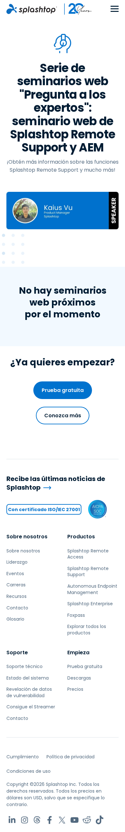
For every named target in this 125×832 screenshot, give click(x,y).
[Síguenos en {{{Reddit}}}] (87, 820)
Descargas (79, 678)
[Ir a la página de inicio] (31, 9)
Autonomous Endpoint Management (92, 589)
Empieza (78, 652)
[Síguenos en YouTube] (74, 820)
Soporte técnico (24, 666)
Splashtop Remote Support (88, 571)
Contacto (17, 608)
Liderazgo (17, 562)
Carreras (16, 585)
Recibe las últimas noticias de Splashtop (55, 483)
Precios (75, 689)
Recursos (16, 596)
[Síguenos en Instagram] (24, 820)
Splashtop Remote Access (88, 554)
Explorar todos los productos (86, 629)
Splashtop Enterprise (90, 603)
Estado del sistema (27, 678)
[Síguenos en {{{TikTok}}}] (99, 820)
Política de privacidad (70, 757)
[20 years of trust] (74, 9)
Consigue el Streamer (30, 707)
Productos (81, 536)
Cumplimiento (22, 757)
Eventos (15, 573)
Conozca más (62, 415)
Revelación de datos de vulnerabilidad (29, 692)
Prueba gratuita (63, 390)
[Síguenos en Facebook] (49, 820)
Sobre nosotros (26, 536)
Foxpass (76, 615)
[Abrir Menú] (114, 9)
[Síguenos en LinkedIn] (12, 820)
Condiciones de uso (28, 771)
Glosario (15, 619)
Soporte (17, 652)
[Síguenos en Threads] (37, 820)
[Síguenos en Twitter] (62, 820)
